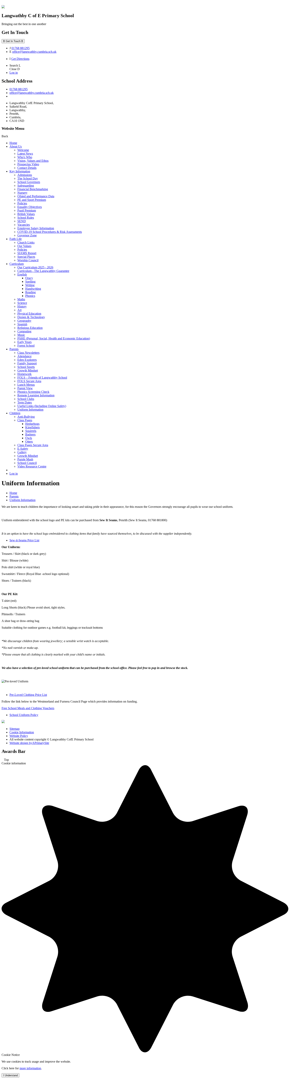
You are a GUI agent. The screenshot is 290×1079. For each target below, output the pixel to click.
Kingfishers (32, 427)
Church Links (26, 242)
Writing (30, 285)
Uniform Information (30, 409)
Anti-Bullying (26, 416)
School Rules (25, 217)
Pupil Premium (26, 210)
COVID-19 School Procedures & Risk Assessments (49, 231)
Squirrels (30, 431)
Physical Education (29, 313)
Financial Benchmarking (32, 189)
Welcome (23, 150)
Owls (28, 438)
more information (30, 1068)
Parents (14, 349)
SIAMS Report (26, 253)
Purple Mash (25, 459)
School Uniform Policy (23, 715)
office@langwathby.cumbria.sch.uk (34, 51)
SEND (21, 221)
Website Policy (18, 736)
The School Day (27, 178)
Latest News (25, 153)
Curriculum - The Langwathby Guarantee (43, 271)
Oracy (29, 278)
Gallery (22, 452)
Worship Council (27, 260)
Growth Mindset (27, 370)
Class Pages (24, 420)
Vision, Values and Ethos (33, 160)
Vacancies (23, 224)
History (22, 306)
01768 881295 (20, 48)
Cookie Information (21, 732)
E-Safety (22, 448)
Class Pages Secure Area (32, 445)
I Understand (10, 1075)
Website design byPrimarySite (29, 743)
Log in (13, 72)
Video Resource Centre (31, 466)
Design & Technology (31, 317)
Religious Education (30, 327)
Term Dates (24, 402)
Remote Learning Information (35, 395)
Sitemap (14, 728)
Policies (22, 203)
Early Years (24, 342)
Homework (24, 374)
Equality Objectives (29, 207)
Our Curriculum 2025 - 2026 (35, 267)
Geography (24, 320)
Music (21, 335)
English (22, 274)
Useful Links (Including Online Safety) (41, 406)
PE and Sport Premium (31, 199)
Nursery (22, 192)
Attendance (24, 356)
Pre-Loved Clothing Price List (28, 694)
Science (22, 303)
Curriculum (16, 263)
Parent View (25, 388)
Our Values (24, 246)
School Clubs (25, 399)
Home (13, 143)
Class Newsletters (28, 352)
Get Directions (20, 58)
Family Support (27, 363)
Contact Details (26, 167)
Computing (24, 331)
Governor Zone (27, 235)
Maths (21, 299)
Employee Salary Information (35, 228)
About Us (15, 146)
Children (14, 413)
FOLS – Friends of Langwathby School (42, 377)
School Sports (26, 367)
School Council (27, 463)
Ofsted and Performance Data (35, 196)
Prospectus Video (28, 164)
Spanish (22, 324)
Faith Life (15, 239)
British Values (26, 214)
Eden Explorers (27, 359)
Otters (29, 441)
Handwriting (33, 288)
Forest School (26, 345)
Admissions (24, 175)
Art (19, 310)
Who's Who (24, 157)
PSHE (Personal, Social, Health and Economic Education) (53, 338)
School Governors (28, 182)
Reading (30, 292)
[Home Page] (3, 7)
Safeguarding (25, 185)
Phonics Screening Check (33, 391)
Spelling (30, 281)
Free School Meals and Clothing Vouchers (28, 708)
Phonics (30, 295)
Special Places (26, 256)
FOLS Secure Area (29, 381)
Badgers (30, 434)
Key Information (19, 171)
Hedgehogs (32, 423)
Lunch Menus (26, 384)
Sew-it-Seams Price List (24, 540)
